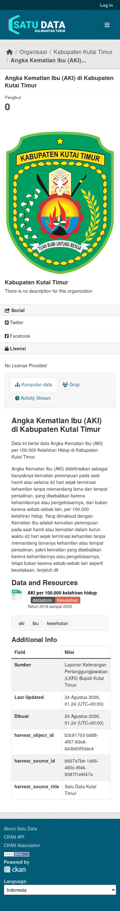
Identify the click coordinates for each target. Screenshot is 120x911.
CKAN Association (22, 845)
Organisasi (33, 52)
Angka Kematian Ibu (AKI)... (48, 60)
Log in (106, 5)
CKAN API (14, 837)
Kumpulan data (36, 384)
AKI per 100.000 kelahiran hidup (62, 592)
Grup (74, 384)
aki (21, 623)
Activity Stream (35, 398)
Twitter (16, 322)
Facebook (19, 336)
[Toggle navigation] (107, 25)
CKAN (15, 869)
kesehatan (57, 623)
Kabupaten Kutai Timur (83, 52)
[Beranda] (9, 52)
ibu (36, 623)
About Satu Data (20, 828)
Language (15, 881)
